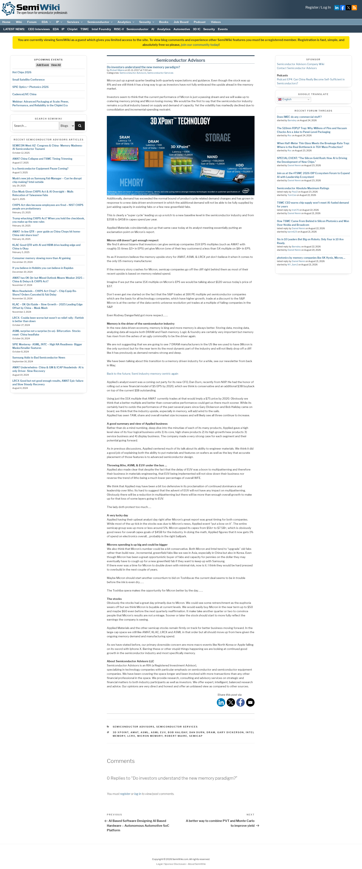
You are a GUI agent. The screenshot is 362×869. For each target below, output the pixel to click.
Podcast (200, 22)
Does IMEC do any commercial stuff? (299, 116)
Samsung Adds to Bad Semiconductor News (38, 357)
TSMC (84, 29)
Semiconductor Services (160, 72)
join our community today (200, 45)
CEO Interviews (39, 29)
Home (6, 22)
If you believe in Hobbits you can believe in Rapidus (42, 268)
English (286, 99)
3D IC (196, 29)
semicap (196, 735)
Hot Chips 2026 (21, 72)
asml (145, 732)
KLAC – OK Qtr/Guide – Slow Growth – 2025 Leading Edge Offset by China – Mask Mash (47, 306)
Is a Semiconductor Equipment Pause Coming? (40, 168)
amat (135, 732)
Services (73, 22)
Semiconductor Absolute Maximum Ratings (303, 188)
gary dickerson (230, 732)
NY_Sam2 (293, 264)
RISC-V (119, 29)
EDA (45, 22)
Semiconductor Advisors (133, 72)
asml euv (158, 732)
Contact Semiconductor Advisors (297, 68)
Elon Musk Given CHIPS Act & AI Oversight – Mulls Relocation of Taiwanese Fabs (42, 193)
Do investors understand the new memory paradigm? (143, 67)
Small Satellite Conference (28, 79)
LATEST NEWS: (14, 29)
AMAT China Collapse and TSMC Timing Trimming (42, 158)
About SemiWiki (197, 864)
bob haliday (177, 732)
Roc (290, 135)
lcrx (131, 735)
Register (312, 7)
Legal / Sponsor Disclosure (171, 864)
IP (57, 22)
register (125, 794)
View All (56, 65)
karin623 (292, 231)
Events (223, 29)
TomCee (292, 195)
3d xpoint (121, 732)
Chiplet (72, 29)
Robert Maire (117, 70)
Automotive (181, 29)
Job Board (181, 22)
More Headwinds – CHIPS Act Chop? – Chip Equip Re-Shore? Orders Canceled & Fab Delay (44, 292)
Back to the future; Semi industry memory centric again (142, 373)
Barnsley (292, 120)
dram (211, 732)
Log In (326, 7)
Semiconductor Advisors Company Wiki (300, 64)
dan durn (197, 732)
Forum (31, 22)
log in (137, 794)
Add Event (42, 65)
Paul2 (295, 191)
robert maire (176, 735)
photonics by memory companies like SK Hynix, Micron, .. (311, 257)
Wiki (19, 22)
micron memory (150, 735)
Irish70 (295, 210)
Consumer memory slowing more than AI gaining (41, 258)
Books (163, 22)
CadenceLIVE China (24, 94)
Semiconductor (98, 22)
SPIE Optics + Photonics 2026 (30, 87)
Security (145, 22)
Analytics (124, 22)
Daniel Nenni (294, 165)
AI (152, 29)
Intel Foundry (101, 29)
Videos (216, 22)
